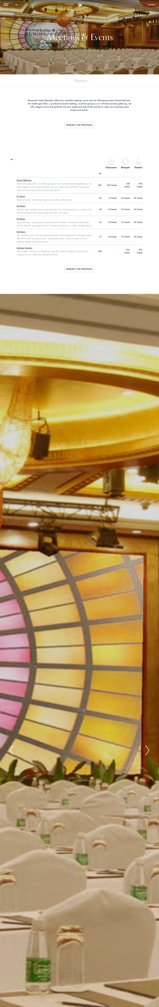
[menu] (5, 5)
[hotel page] (79, 4)
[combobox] (18, 5)
